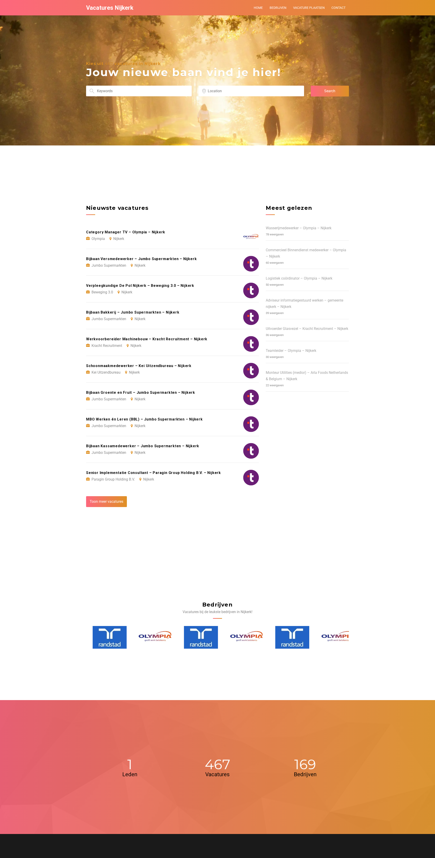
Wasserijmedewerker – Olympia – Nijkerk (298, 228)
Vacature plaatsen (309, 8)
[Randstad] (103, 637)
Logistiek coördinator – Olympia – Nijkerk (299, 278)
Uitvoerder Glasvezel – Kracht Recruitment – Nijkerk (307, 328)
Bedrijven (278, 8)
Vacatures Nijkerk (109, 8)
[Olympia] (149, 637)
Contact (338, 8)
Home (258, 8)
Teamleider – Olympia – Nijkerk (291, 350)
